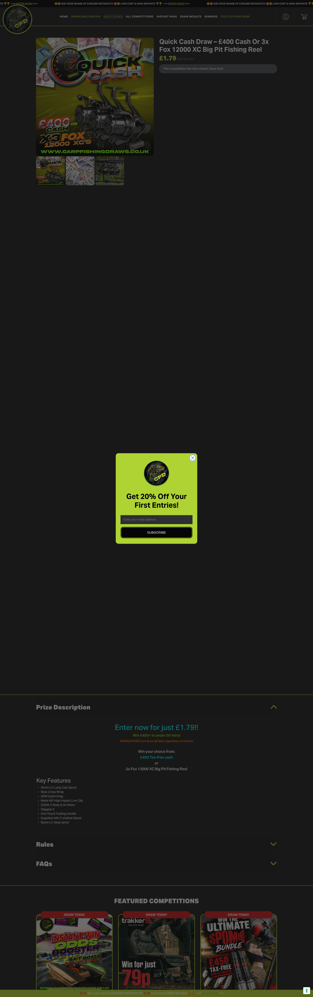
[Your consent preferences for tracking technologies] (306, 990)
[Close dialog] (192, 458)
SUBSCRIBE (156, 532)
